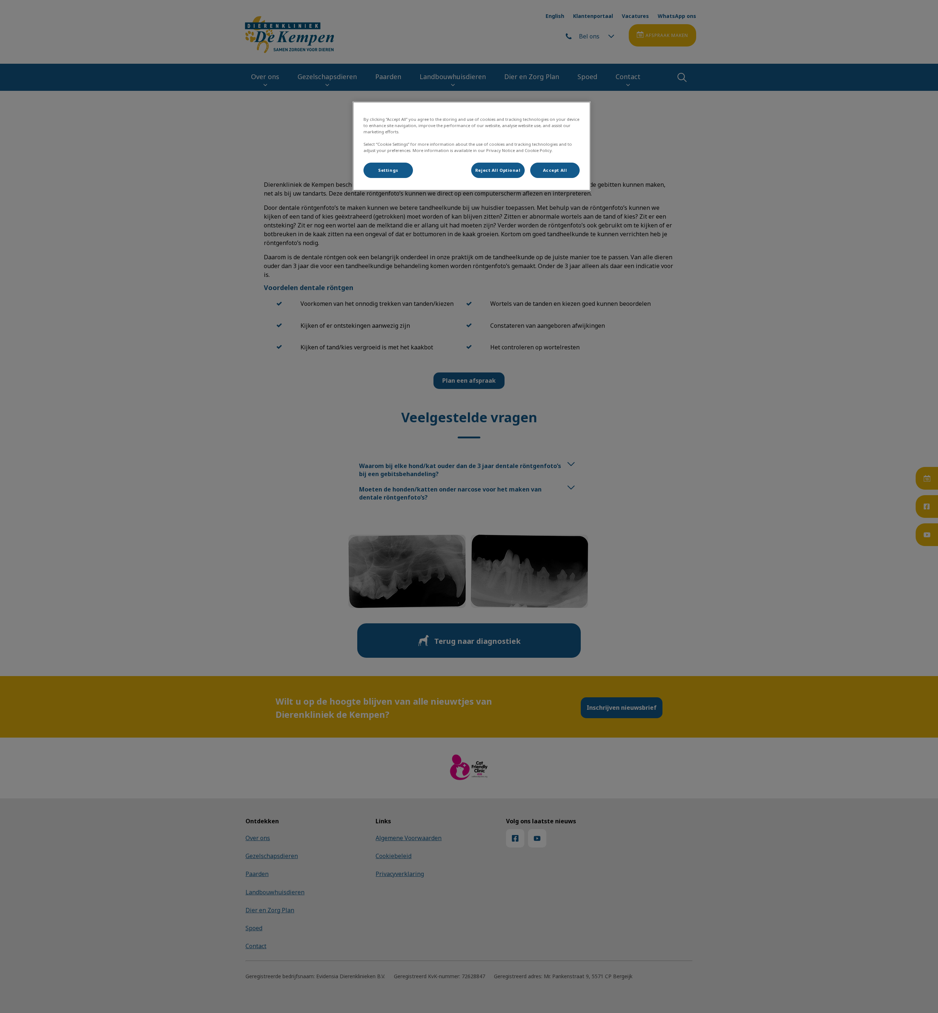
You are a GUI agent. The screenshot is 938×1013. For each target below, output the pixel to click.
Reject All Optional (498, 170)
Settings (388, 170)
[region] (471, 146)
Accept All (555, 170)
